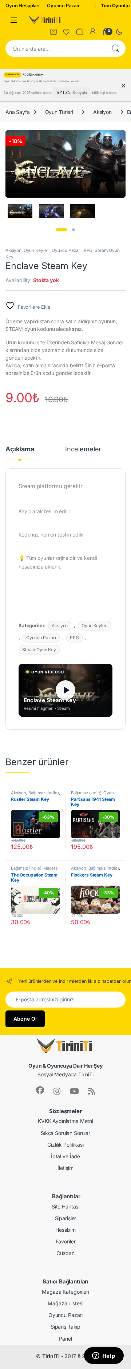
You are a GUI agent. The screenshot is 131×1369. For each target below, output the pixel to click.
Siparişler (65, 1218)
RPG (88, 250)
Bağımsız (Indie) (43, 792)
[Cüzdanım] (80, 32)
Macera (50, 868)
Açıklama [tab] (19, 449)
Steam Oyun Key (39, 649)
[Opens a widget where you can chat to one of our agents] (104, 1356)
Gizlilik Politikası (65, 1145)
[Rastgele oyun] (53, 32)
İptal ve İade (65, 1156)
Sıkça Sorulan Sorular (65, 1133)
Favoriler (66, 1241)
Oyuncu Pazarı (67, 250)
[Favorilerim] (67, 32)
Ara (115, 48)
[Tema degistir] (119, 32)
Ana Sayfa (17, 112)
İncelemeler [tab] (83, 449)
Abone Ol (25, 1019)
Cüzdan (65, 1253)
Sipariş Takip (65, 1327)
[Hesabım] (93, 32)
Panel (65, 1339)
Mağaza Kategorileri (65, 1292)
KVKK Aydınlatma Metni (65, 1121)
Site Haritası (65, 1206)
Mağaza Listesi (65, 1303)
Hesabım (65, 1230)
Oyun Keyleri (36, 250)
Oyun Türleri (59, 112)
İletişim (65, 1168)
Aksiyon (102, 112)
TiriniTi (51, 1356)
